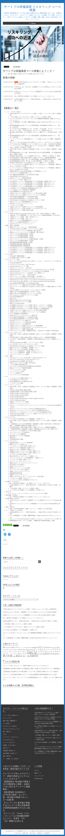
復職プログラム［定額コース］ (19, 444)
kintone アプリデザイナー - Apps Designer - (23, 274)
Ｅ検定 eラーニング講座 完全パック (21, 218)
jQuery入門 (13, 298)
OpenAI (9, 649)
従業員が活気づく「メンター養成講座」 (22, 442)
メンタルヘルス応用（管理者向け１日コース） (24, 480)
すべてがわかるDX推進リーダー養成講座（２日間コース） (27, 419)
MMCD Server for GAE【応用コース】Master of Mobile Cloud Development (32, 281)
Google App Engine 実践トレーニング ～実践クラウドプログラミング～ (31, 413)
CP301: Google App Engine (17, 400)
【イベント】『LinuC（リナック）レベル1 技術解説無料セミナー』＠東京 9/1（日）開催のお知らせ (16, 817)
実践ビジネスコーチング (17, 466)
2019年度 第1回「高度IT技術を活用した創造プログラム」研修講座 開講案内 (33, 157)
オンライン (49, 649)
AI (4, 647)
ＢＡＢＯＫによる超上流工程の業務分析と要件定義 (25, 366)
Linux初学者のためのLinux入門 (19, 176)
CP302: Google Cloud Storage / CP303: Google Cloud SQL (27, 398)
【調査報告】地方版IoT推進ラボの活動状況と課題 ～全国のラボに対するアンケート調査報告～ (32, 668)
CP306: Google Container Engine (19, 393)
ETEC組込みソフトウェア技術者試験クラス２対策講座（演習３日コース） (32, 184)
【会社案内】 (47, 833)
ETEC (16, 647)
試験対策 (34, 656)
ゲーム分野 (9, 254)
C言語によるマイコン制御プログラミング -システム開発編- (28, 195)
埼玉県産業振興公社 (54, 654)
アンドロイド (39, 649)
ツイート (5, 579)
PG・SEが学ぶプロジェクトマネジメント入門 (23, 344)
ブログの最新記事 (12, 661)
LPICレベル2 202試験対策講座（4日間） (22, 234)
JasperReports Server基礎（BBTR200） (21, 361)
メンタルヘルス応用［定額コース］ (20, 454)
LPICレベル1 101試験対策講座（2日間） (22, 240)
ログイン (36, 770)
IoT (40, 647)
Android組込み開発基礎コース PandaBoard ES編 (24, 174)
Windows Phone (29, 649)
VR (17, 649)
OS (7, 376)
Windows (23, 649)
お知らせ (8, 491)
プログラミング (34, 651)
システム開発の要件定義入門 (18, 364)
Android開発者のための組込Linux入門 (21, 191)
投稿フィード (38, 773)
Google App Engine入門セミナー (19, 415)
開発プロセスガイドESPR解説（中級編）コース (24, 347)
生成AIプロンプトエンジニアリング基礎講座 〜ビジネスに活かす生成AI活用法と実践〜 (29, 615)
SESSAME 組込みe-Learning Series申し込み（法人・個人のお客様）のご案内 (32, 213)
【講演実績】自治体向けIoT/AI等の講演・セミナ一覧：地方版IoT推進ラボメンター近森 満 (30, 671)
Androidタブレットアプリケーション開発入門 (23, 315)
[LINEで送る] (16, 66)
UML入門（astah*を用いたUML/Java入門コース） (25, 359)
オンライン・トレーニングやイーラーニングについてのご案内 (29, 493)
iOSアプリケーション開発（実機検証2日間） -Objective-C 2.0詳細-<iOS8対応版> (34, 330)
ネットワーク (14, 652)
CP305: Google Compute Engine (19, 395)
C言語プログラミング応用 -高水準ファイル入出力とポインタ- (28, 208)
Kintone (47, 647)
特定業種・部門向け (12, 495)
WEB (19, 649)
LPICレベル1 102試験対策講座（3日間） (22, 237)
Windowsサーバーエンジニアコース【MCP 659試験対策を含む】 (29, 410)
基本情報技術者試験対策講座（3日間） (21, 242)
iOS (38, 647)
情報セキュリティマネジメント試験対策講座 (23, 227)
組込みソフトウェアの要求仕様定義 (20, 178)
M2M (57, 647)
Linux (51, 647)
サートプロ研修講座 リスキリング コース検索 (32, 8)
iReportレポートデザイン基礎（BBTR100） (23, 363)
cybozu (6, 647)
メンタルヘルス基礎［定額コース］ (20, 459)
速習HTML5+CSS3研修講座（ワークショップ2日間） (26, 293)
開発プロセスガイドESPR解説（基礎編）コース (24, 349)
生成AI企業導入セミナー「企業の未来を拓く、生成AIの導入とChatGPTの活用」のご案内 (30, 621)
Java (43, 647)
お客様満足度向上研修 (16, 439)
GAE (29, 647)
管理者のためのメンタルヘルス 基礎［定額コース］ (25, 452)
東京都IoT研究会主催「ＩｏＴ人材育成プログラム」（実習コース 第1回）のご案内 (35, 156)
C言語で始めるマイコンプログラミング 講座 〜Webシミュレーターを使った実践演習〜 (30, 609)
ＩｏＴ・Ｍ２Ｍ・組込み (13, 112)
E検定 (26, 647)
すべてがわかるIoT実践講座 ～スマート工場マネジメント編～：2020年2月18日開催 (35, 144)
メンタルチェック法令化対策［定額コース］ (23, 446)
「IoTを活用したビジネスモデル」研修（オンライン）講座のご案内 (30, 117)
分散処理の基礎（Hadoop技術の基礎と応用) (23, 391)
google (34, 647)
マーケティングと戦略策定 (18, 434)
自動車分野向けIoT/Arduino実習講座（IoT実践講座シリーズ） (28, 171)
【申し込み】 (32, 833)
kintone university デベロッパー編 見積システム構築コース (27, 273)
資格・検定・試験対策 (12, 225)
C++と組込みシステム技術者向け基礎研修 (22, 190)
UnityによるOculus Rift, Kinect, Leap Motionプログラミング (27, 278)
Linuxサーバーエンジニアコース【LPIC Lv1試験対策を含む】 (28, 408)
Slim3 (13, 649)
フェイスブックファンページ (15, 567)
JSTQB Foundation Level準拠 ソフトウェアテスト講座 (26, 229)
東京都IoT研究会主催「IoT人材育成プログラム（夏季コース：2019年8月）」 (33, 162)
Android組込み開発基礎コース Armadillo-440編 (24, 198)
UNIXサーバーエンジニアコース (19, 403)
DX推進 (12, 647)
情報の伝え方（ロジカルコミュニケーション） (24, 463)
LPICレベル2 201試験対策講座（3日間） (22, 235)
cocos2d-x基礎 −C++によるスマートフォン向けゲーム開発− (28, 290)
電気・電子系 (10, 507)
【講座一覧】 (25, 833)
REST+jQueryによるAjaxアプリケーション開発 (24, 295)
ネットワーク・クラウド (13, 385)
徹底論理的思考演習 (16, 473)
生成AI (14, 656)
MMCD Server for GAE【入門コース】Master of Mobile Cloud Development (32, 279)
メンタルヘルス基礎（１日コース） (20, 478)
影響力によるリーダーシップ (18, 474)
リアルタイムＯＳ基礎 (16, 205)
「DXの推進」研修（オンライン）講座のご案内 (24, 488)
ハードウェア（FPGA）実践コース (20, 179)
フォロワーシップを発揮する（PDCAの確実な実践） (26, 430)
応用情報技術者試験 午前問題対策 (20, 246)
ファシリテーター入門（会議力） (20, 469)
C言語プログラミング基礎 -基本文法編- (22, 210)
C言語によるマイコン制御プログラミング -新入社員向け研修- (28, 193)
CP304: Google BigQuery (17, 396)
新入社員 (7, 655)
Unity (15, 649)
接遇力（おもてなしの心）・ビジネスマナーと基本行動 (27, 476)
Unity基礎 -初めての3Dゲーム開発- (20, 257)
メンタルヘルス (20, 654)
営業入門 (12, 437)
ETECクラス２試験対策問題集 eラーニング (23, 222)
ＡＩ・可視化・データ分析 (14, 510)
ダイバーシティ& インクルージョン (20, 461)
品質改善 (46, 654)
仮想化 (38, 654)
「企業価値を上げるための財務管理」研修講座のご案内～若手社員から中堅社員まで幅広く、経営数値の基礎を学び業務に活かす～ (35, 424)
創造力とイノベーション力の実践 (20, 468)
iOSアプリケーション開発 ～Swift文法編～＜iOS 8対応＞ (27, 276)
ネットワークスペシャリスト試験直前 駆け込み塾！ (26, 230)
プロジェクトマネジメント (14, 332)
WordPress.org (38, 778)
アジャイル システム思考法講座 (20, 374)
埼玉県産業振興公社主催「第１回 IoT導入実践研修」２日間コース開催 (32, 161)
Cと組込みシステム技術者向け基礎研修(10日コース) (25, 188)
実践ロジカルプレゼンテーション (20, 471)
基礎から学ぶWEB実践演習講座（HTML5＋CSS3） (25, 291)
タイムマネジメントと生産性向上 (20, 432)
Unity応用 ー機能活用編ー (17, 256)
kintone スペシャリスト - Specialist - (21, 268)
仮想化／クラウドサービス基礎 (19, 402)
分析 (41, 654)
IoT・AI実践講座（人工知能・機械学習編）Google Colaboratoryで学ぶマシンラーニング (30, 638)
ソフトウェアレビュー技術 (18, 369)
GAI (31, 647)
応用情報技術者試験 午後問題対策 (20, 244)
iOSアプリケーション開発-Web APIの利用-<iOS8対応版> (27, 285)
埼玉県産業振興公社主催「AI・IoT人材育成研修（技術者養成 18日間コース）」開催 (35, 159)
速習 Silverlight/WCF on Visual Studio (20, 300)
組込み (19, 656)
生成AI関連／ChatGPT (13, 498)
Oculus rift (5, 649)
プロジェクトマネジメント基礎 (19, 354)
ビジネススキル (10, 417)
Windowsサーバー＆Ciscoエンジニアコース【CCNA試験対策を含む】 (31, 412)
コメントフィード (39, 775)
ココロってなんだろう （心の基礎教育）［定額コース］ (27, 458)
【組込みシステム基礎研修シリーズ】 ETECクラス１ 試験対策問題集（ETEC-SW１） (35, 215)
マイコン (11, 654)
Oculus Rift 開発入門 (16, 262)
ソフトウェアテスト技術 (17, 371)
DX (9, 647)
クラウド (56, 649)
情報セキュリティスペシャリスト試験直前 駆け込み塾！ (27, 232)
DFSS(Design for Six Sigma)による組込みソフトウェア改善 (27, 200)
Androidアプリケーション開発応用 (20, 324)
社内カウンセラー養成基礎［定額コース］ (22, 449)
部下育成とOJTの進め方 (17, 464)
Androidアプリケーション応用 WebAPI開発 (23, 322)
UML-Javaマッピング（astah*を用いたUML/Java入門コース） (28, 357)
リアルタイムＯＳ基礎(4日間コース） (21, 173)
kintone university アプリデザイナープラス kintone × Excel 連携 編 (29, 271)
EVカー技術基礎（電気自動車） (19, 313)
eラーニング (9, 212)
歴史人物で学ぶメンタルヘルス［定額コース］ (24, 456)
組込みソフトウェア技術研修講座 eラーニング (24, 201)
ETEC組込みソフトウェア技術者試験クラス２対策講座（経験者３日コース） (33, 181)
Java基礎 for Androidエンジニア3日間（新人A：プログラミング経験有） (31, 305)
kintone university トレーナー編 (19, 266)
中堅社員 (32, 653)
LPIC (54, 647)
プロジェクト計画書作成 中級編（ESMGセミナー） (26, 351)
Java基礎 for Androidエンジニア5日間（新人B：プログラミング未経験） (31, 307)
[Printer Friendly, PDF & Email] (7, 525)
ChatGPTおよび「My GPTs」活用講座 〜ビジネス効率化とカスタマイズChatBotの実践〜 (30, 612)
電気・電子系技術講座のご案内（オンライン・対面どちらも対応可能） (31, 508)
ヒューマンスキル (11, 441)
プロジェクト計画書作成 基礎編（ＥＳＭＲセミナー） (27, 352)
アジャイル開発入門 (16, 373)
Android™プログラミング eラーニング (21, 203)
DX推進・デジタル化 (12, 481)
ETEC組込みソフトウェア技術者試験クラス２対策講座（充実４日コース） (32, 183)
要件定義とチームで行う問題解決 (20, 435)
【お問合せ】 (40, 833)
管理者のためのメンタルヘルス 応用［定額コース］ (25, 451)
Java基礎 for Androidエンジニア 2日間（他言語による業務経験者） (30, 308)
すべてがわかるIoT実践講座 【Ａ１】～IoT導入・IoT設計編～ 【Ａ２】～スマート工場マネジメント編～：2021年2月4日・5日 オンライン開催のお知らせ (35, 129)
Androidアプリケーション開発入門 (20, 320)
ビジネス (22, 652)
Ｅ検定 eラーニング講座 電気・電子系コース (24, 217)
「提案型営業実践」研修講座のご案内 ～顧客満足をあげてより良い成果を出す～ (34, 429)
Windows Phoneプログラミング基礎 (20, 301)
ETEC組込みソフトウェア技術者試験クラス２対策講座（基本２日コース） (32, 186)
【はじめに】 (18, 833)
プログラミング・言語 (12, 259)
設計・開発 (9, 356)
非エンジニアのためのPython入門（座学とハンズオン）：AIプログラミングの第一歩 (35, 142)
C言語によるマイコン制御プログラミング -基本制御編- (26, 207)
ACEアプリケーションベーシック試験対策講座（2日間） (27, 239)
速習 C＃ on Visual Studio (17, 303)
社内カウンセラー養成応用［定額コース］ (22, 447)
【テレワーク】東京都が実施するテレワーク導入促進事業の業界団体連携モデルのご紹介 (30, 674)
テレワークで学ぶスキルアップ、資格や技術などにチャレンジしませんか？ (26, 665)
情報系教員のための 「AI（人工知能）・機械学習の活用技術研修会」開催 (32, 520)
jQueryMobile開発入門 (16, 296)
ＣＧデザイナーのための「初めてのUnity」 (23, 264)
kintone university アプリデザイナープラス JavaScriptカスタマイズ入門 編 (32, 269)
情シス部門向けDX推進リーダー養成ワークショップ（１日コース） (30, 483)
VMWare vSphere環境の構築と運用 (20, 390)
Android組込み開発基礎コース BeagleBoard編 (23, 196)
